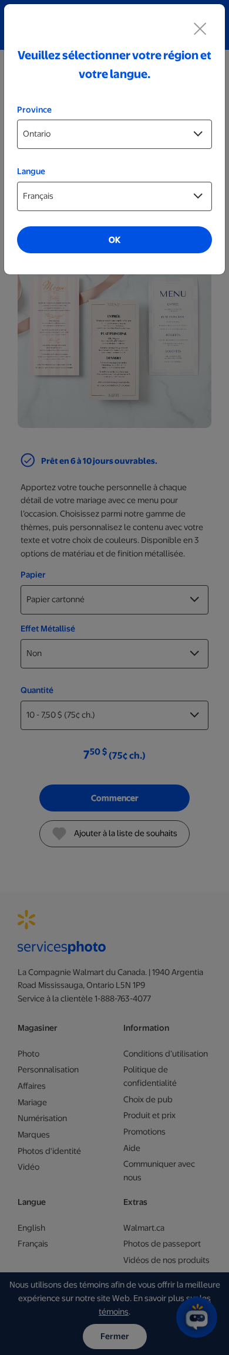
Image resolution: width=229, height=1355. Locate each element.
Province (34, 109)
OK (114, 239)
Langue (31, 171)
